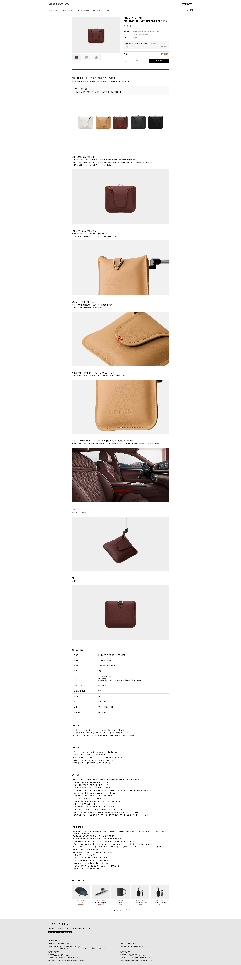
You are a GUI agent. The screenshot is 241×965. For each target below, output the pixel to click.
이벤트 (109, 10)
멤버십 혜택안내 (67, 932)
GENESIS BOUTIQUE (58, 3)
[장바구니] (191, 10)
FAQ (61, 932)
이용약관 (60, 940)
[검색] (187, 10)
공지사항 (51, 932)
